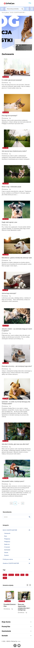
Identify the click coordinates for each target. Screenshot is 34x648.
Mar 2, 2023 (5, 147)
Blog (30, 3)
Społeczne (7, 544)
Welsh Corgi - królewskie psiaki (11, 186)
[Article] (10, 83)
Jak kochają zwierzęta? (9, 293)
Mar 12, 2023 (5, 76)
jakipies (17, 574)
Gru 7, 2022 (5, 398)
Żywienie (6, 555)
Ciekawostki (7, 533)
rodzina (4, 577)
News (5, 536)
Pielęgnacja (7, 539)
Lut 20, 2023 (5, 218)
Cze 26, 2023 (19, 601)
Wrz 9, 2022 (5, 478)
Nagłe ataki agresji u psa (9, 222)
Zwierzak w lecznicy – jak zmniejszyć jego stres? (17, 366)
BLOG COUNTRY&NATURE (10, 530)
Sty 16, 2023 (5, 363)
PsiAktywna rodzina (8, 559)
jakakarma (11, 574)
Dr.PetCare (5, 82)
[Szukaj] (22, 9)
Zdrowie (6, 552)
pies (27, 574)
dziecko (5, 574)
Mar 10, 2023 (5, 112)
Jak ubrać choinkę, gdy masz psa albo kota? (15, 444)
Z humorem (7, 547)
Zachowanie (7, 549)
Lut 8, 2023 (5, 290)
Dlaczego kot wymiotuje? (9, 115)
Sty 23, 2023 (5, 325)
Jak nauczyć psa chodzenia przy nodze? (14, 151)
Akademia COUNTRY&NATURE (11, 563)
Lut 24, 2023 (5, 183)
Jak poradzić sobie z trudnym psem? (13, 481)
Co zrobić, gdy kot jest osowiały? (12, 80)
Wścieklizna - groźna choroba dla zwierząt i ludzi (17, 257)
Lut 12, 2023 (5, 254)
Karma (22, 574)
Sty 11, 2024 (5, 601)
